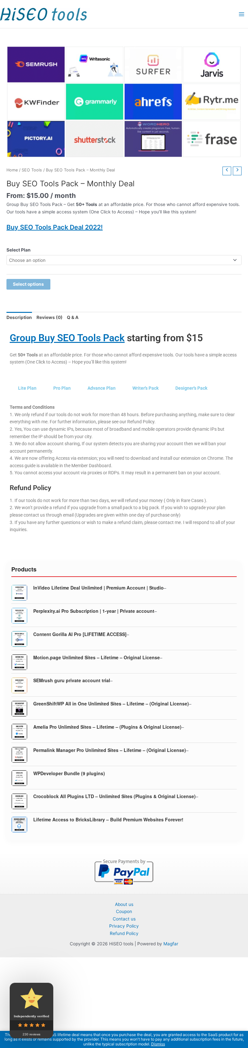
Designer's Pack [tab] (191, 388)
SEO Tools (32, 170)
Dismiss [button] (158, 1044)
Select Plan (18, 249)
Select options (28, 284)
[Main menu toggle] (241, 14)
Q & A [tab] (72, 317)
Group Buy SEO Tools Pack (67, 338)
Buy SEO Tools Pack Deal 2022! (54, 227)
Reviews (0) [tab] (49, 317)
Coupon (124, 911)
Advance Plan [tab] (102, 388)
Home (12, 170)
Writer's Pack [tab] (145, 388)
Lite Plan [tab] (27, 388)
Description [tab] (19, 317)
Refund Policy (124, 933)
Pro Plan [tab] (62, 388)
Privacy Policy (124, 926)
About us (124, 904)
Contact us (124, 918)
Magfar (170, 943)
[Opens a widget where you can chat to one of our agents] (204, 1011)
